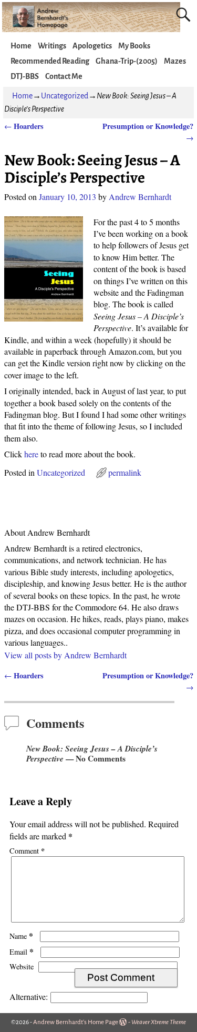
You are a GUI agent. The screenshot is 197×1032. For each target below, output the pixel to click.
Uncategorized (64, 96)
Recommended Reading (50, 61)
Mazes (175, 61)
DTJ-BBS (25, 76)
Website (21, 966)
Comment (27, 851)
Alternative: (28, 996)
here (31, 453)
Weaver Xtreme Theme (158, 1022)
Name (21, 936)
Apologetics (92, 46)
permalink (124, 472)
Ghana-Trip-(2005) (127, 61)
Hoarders (24, 126)
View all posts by (65, 654)
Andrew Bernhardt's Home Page (75, 1022)
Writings (52, 46)
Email (21, 952)
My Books (134, 46)
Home (21, 46)
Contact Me (63, 76)
